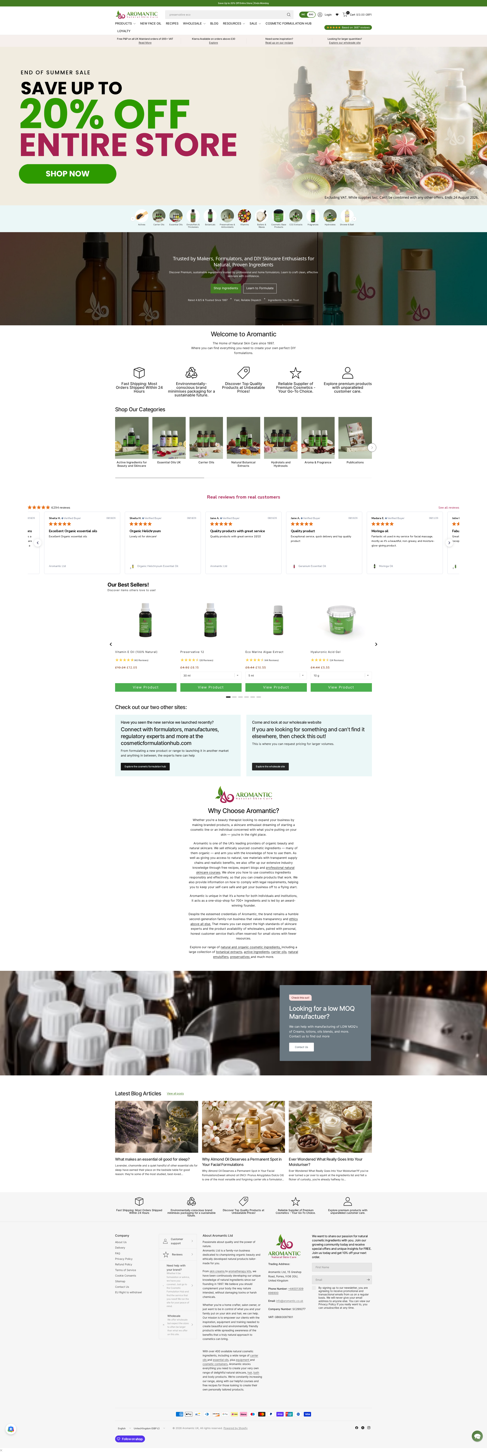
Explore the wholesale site (270, 766)
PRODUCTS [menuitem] (123, 23)
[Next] (372, 447)
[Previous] (115, 447)
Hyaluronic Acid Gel (326, 652)
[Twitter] (363, 1428)
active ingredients (257, 952)
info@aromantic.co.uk (289, 1300)
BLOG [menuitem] (214, 23)
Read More (145, 42)
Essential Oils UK (169, 462)
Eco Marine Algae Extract (264, 652)
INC (303, 14)
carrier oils (278, 952)
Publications (355, 462)
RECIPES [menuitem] (172, 23)
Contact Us (122, 1286)
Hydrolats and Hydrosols (280, 464)
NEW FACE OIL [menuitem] (150, 23)
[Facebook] (357, 1428)
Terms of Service (125, 1270)
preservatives (240, 957)
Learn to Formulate (260, 288)
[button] (37, 543)
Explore (213, 42)
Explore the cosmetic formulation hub (145, 766)
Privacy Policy (124, 1258)
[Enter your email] (368, 1279)
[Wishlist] (337, 14)
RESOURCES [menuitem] (232, 23)
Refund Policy (123, 1264)
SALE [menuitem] (253, 23)
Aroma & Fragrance (318, 462)
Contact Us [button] (301, 1047)
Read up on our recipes (279, 42)
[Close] (1, 1450)
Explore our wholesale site (345, 42)
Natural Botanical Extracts (243, 464)
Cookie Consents (125, 1275)
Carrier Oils (206, 462)
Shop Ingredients (226, 288)
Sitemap (120, 1281)
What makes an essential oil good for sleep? (152, 1159)
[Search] (289, 14)
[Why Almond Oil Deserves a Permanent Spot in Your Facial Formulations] (243, 1127)
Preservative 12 (192, 652)
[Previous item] (110, 644)
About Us (121, 1242)
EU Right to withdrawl (128, 1292)
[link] (82, 566)
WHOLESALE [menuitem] (192, 23)
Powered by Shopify (235, 1428)
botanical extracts (229, 952)
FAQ (117, 1253)
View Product (146, 687)
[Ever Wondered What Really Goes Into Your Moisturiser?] (330, 1127)
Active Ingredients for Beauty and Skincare (132, 464)
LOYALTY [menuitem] (124, 31)
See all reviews (448, 508)
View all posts (175, 1093)
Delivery (120, 1247)
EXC (311, 14)
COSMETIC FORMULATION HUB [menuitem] (288, 23)
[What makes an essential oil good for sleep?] (156, 1127)
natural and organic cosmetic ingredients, (251, 947)
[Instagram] (369, 1428)
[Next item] (376, 644)
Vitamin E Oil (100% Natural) (136, 652)
